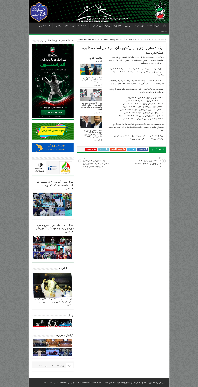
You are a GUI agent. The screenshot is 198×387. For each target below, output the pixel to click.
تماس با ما (162, 31)
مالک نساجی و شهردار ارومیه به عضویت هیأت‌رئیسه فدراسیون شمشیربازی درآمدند (93, 133)
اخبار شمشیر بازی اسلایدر (136, 39)
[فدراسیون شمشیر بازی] (99, 11)
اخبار (157, 25)
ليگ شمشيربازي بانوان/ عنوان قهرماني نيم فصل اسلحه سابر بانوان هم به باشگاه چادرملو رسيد (96, 162)
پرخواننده (60, 365)
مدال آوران (128, 25)
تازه (52, 365)
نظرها (69, 365)
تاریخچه (108, 25)
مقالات (149, 25)
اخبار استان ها (83, 25)
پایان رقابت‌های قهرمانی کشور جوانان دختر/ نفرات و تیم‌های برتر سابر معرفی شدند (91, 106)
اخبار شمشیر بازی (153, 39)
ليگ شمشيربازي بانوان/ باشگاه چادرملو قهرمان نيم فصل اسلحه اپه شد (148, 162)
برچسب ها (43, 365)
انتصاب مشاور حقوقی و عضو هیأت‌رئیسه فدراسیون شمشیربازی (91, 79)
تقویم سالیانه (139, 25)
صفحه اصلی (164, 25)
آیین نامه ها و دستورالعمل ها (64, 25)
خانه (163, 39)
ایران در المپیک (96, 25)
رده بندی (118, 25)
